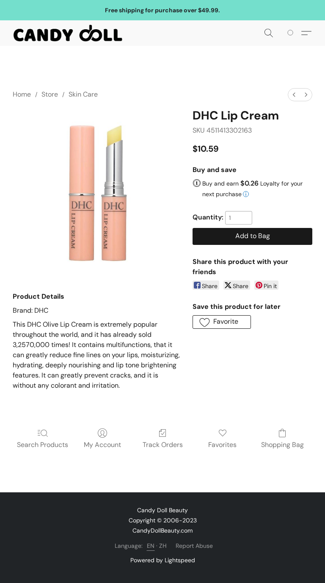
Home (22, 94)
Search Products (42, 444)
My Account (102, 444)
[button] (68, 33)
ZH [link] (163, 546)
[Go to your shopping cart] (292, 33)
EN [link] (151, 546)
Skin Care (83, 94)
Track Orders (163, 444)
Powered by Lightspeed (162, 560)
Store (49, 94)
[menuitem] (294, 95)
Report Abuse (194, 546)
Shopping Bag (282, 444)
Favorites (222, 444)
